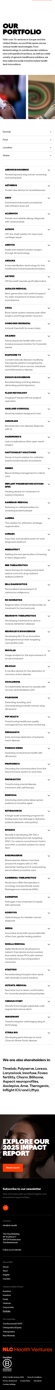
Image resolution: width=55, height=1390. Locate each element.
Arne (24, 1086)
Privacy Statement (10, 1381)
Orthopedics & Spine (12, 1328)
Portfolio (6, 1311)
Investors (7, 1295)
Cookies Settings (9, 1384)
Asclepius (11, 1086)
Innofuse (29, 1073)
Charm (22, 1077)
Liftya (34, 1090)
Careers (6, 1279)
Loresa (41, 1068)
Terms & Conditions (34, 1377)
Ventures (7, 1303)
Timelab (10, 1068)
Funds (5, 1299)
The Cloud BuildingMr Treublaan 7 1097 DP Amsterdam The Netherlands (12, 1238)
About (6, 1267)
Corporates (8, 1307)
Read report (13, 1168)
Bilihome (36, 1077)
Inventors (7, 1291)
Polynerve (26, 1068)
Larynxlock (12, 1073)
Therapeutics (9, 1332)
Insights (6, 1275)
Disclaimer (38, 1381)
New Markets (9, 1336)
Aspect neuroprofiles (20, 1081)
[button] (27, 132)
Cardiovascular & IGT (12, 1324)
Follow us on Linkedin (12, 1250)
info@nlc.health (10, 1225)
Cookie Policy (25, 1381)
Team (5, 1271)
